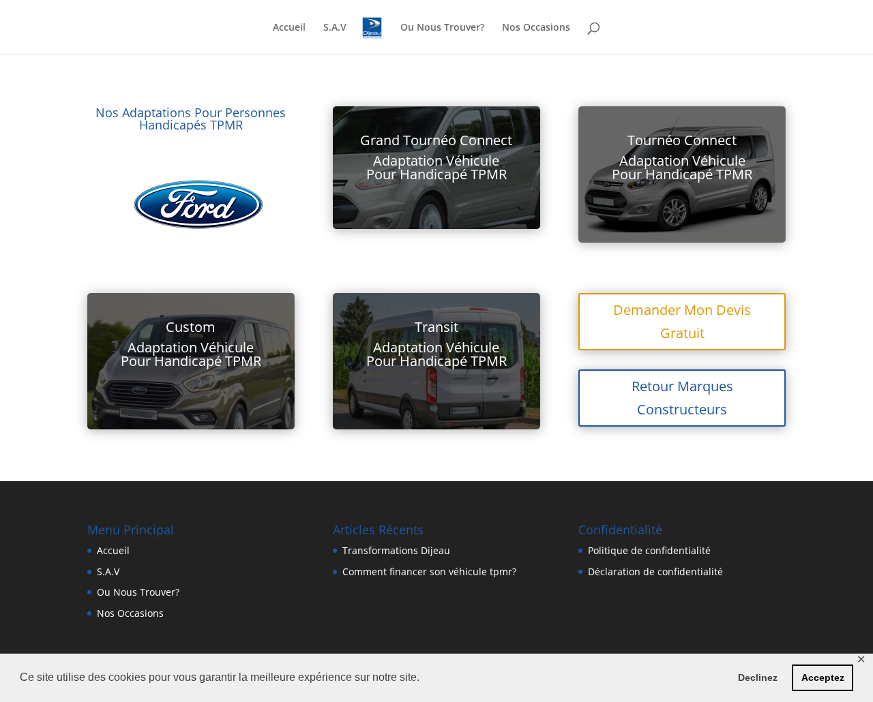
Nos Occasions (536, 27)
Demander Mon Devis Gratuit (682, 321)
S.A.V (334, 27)
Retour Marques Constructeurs (682, 397)
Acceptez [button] (822, 677)
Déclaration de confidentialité (655, 571)
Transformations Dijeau (396, 550)
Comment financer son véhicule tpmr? (429, 571)
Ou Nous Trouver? (442, 27)
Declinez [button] (758, 677)
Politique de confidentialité (649, 550)
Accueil (289, 27)
